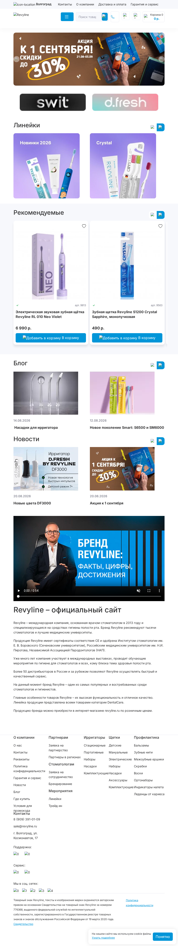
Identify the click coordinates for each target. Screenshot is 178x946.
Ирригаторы (94, 737)
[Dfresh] (125, 102)
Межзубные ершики (149, 759)
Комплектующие (96, 773)
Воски (138, 773)
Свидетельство (23, 924)
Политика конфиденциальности (29, 768)
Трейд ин (55, 806)
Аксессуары (118, 780)
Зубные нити (143, 752)
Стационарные (94, 745)
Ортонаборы (143, 780)
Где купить (21, 799)
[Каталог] (67, 16)
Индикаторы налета (149, 787)
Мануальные (118, 752)
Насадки (90, 766)
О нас (17, 745)
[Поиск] (105, 17)
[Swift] (53, 102)
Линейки (55, 799)
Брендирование (60, 784)
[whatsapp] (16, 855)
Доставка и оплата (112, 4)
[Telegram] (28, 855)
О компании (85, 4)
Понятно (163, 936)
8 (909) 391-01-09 (26, 819)
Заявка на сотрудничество (61, 774)
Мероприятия (61, 791)
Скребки (140, 766)
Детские (115, 745)
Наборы (89, 759)
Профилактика (146, 737)
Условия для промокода (22, 808)
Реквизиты (21, 759)
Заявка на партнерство (58, 747)
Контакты (65, 4)
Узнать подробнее (103, 937)
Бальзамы (141, 745)
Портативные (94, 752)
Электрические (120, 759)
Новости (19, 785)
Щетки (114, 737)
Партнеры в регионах (65, 757)
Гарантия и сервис (144, 4)
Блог (16, 792)
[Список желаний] (84, 226)
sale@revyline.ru (25, 826)
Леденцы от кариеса (149, 794)
